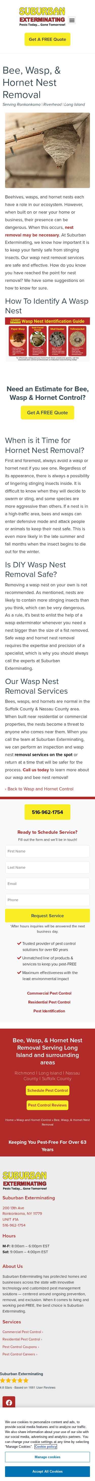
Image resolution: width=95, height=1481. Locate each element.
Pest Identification (49, 1011)
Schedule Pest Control (47, 1090)
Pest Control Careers (19, 1354)
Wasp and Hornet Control (33, 1120)
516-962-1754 (47, 812)
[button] (72, 20)
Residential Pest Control (49, 1002)
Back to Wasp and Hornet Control (40, 789)
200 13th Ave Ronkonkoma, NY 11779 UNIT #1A (22, 1213)
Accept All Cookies (47, 1471)
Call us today (36, 770)
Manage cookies (48, 1457)
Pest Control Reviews (47, 1105)
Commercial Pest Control (49, 993)
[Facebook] (9, 1402)
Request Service (47, 915)
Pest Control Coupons (20, 1346)
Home (9, 1120)
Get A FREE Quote (47, 412)
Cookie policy (45, 1447)
